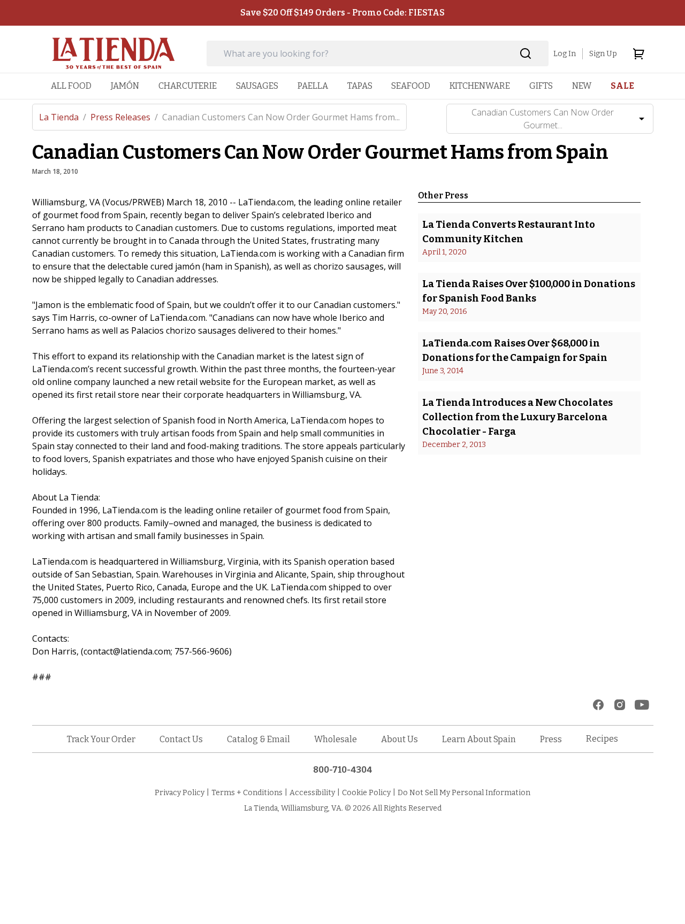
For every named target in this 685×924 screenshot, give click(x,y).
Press (551, 739)
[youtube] (642, 704)
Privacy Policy (179, 792)
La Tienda (62, 117)
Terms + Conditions (247, 792)
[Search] (525, 53)
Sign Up (603, 53)
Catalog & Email (258, 739)
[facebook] (598, 704)
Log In (564, 53)
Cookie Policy (366, 792)
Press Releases (124, 117)
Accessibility (312, 792)
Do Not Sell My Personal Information (464, 792)
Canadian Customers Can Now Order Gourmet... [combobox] (542, 118)
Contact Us (181, 739)
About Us (399, 739)
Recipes (602, 739)
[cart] (638, 53)
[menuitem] (71, 86)
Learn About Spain (479, 739)
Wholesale (335, 739)
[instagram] (619, 704)
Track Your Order (101, 739)
